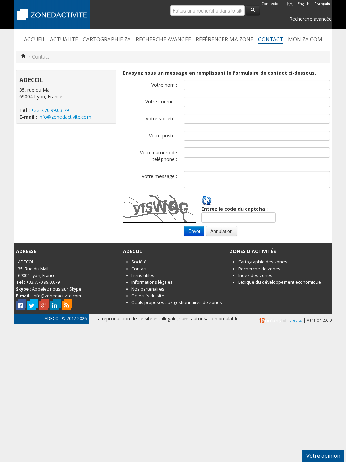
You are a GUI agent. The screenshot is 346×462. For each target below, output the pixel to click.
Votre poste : (163, 135)
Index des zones (255, 275)
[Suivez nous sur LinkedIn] (55, 304)
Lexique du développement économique (279, 282)
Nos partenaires (147, 289)
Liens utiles (142, 275)
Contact (270, 39)
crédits (295, 320)
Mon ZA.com (305, 39)
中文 (289, 3)
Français (322, 3)
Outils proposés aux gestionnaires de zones (176, 302)
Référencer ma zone (224, 39)
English (304, 3)
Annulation (221, 231)
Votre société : (161, 118)
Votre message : (159, 176)
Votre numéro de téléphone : (158, 155)
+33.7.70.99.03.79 (50, 110)
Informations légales (152, 282)
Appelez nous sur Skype (56, 289)
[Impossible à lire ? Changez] (206, 200)
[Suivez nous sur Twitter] (32, 304)
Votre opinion (323, 455)
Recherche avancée (310, 19)
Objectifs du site (147, 296)
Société (139, 262)
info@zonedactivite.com (65, 117)
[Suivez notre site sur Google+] (44, 304)
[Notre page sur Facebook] (21, 304)
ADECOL (53, 318)
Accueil (34, 39)
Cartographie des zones (262, 262)
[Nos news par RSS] (67, 304)
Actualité (64, 39)
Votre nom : (164, 85)
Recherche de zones (259, 269)
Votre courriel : (161, 101)
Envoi (194, 231)
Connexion (271, 3)
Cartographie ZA (107, 39)
